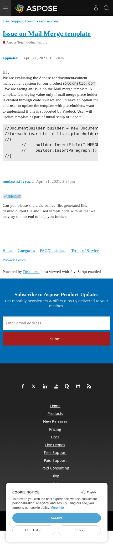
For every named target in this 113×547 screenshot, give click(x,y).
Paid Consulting (55, 468)
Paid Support (55, 460)
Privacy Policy (14, 260)
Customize (33, 530)
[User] (96, 8)
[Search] (106, 8)
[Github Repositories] (79, 386)
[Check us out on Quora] (68, 386)
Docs (55, 436)
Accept (57, 517)
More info (57, 508)
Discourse (31, 272)
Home (8, 250)
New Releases (55, 421)
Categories (26, 250)
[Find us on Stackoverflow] (57, 386)
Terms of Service (85, 250)
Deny (79, 530)
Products (55, 413)
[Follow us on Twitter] (35, 386)
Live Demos (55, 444)
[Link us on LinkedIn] (46, 386)
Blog (55, 475)
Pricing (55, 429)
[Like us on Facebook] (23, 386)
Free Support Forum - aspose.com (30, 21)
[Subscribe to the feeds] (90, 386)
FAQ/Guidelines (53, 250)
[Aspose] (36, 8)
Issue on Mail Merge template (47, 33)
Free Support (55, 452)
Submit (56, 338)
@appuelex (12, 196)
